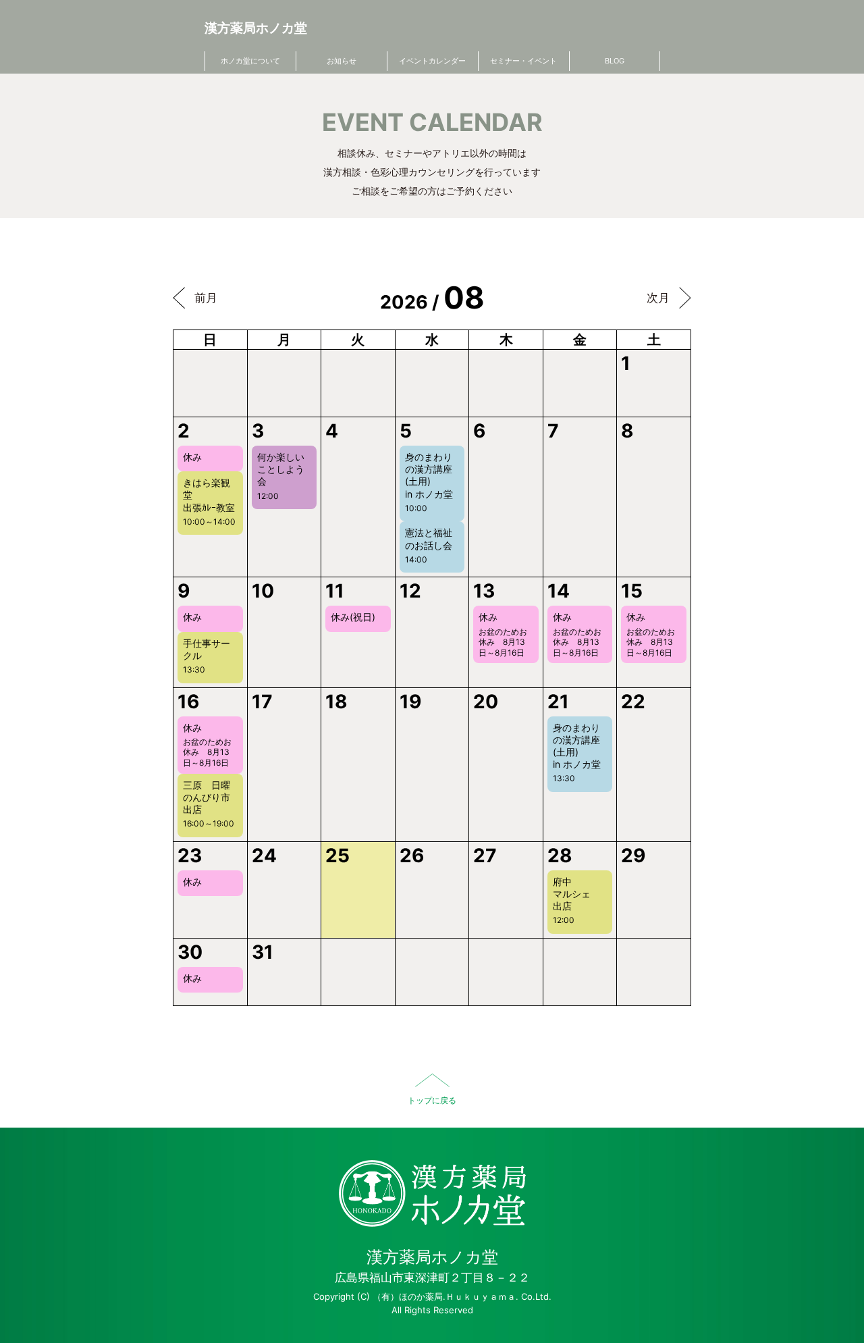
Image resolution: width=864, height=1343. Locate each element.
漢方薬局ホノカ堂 (256, 28)
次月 (658, 298)
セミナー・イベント (523, 60)
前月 (205, 298)
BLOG (614, 60)
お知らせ (341, 60)
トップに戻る (432, 1100)
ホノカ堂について (250, 60)
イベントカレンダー (432, 60)
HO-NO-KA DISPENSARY (432, 1193)
